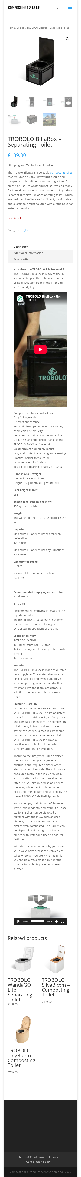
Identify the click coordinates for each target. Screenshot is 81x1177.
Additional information (28, 253)
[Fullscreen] (62, 921)
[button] (67, 38)
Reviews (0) (21, 259)
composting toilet (61, 172)
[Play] (18, 921)
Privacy (53, 1157)
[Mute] (56, 921)
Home (11, 27)
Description (21, 246)
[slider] (37, 921)
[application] (40, 898)
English (21, 27)
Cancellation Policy (38, 1161)
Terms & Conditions (31, 1157)
